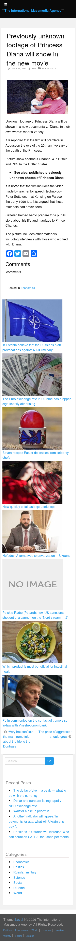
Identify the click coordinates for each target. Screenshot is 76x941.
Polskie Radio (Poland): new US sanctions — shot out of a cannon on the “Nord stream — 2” (35, 615)
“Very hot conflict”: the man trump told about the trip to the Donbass (18, 739)
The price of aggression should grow (55, 734)
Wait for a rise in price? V (31, 811)
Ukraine (19, 887)
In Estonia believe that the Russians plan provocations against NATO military (31, 347)
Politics (18, 867)
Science (19, 877)
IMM (34, 68)
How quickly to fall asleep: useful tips (28, 506)
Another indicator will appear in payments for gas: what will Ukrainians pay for (36, 821)
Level (19, 919)
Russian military (24, 872)
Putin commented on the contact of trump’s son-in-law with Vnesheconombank (36, 722)
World (17, 892)
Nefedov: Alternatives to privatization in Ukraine (36, 555)
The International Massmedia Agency (32, 10)
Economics (49, 68)
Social (17, 882)
